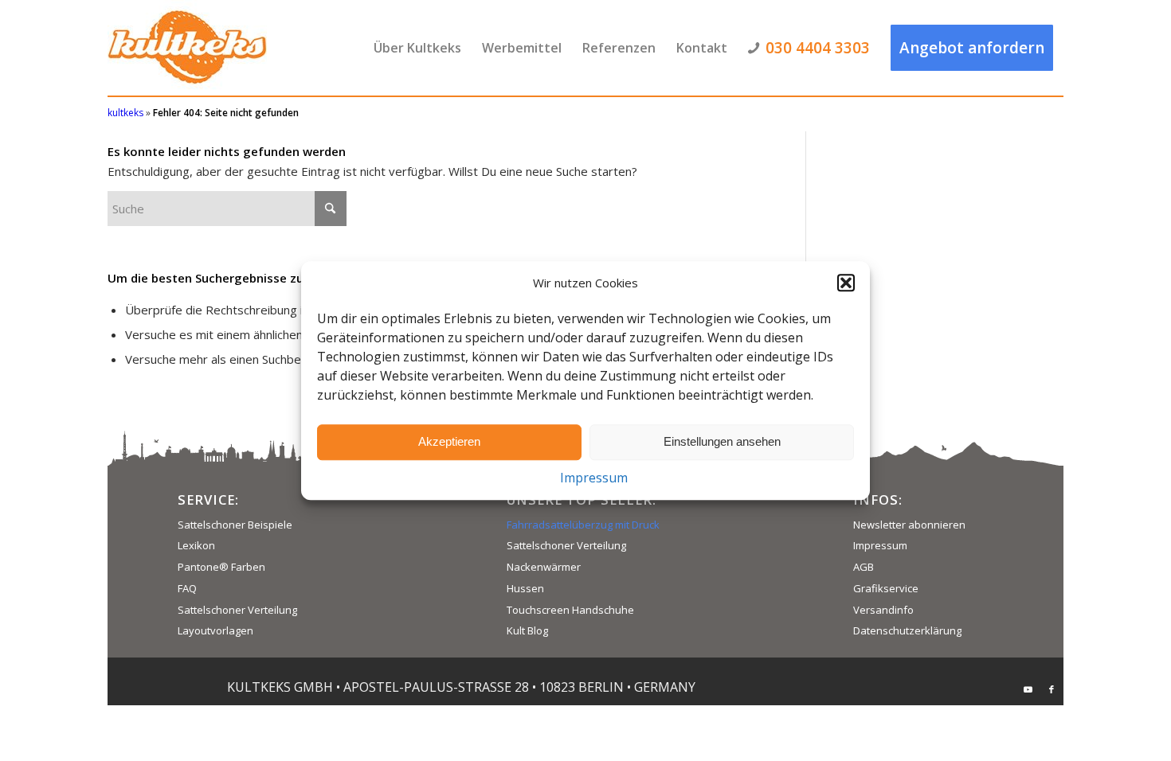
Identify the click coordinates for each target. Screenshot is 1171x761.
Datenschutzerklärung (907, 630)
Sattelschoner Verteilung (237, 610)
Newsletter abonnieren (909, 524)
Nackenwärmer (544, 567)
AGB (863, 567)
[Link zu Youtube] (1028, 689)
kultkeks (125, 112)
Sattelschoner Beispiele (235, 524)
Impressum (594, 477)
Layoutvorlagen (215, 630)
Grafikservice (885, 588)
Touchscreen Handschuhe (570, 610)
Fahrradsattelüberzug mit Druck (583, 524)
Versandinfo (883, 610)
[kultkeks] (187, 48)
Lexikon (196, 545)
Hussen (525, 588)
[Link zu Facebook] (1051, 689)
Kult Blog (527, 630)
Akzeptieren (449, 442)
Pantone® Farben (221, 567)
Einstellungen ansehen (722, 442)
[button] (846, 283)
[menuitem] (417, 48)
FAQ (187, 588)
